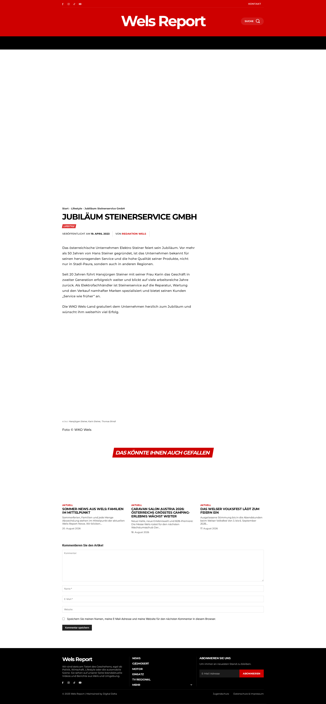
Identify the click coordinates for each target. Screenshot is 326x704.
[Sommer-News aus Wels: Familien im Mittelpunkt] (94, 481)
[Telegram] (251, 234)
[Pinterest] (225, 234)
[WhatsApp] (233, 234)
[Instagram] (69, 4)
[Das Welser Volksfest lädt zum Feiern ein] (232, 481)
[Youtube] (80, 4)
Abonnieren (251, 673)
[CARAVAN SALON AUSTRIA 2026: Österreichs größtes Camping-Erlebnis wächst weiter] (163, 481)
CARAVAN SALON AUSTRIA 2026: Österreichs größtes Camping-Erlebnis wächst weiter (160, 512)
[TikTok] (74, 4)
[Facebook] (63, 4)
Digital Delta (110, 693)
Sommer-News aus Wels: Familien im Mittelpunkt (92, 511)
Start (65, 208)
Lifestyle (76, 208)
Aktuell (67, 505)
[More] (260, 234)
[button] (236, 22)
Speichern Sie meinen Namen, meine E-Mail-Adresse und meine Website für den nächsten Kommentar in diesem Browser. (141, 618)
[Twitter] (216, 234)
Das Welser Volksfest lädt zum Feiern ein (229, 511)
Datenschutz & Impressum (248, 693)
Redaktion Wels (134, 233)
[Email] (242, 234)
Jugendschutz (221, 693)
